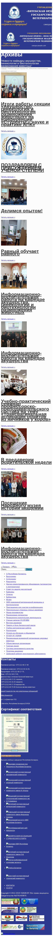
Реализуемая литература (17, 615)
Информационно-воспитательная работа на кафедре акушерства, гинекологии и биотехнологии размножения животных (23, 303)
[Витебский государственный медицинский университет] (19, 806)
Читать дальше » (8, 131)
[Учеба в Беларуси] (13, 868)
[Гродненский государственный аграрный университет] (19, 783)
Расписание (11, 630)
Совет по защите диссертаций (19, 589)
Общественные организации (18, 643)
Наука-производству (14, 612)
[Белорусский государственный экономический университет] (19, 775)
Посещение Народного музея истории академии (22, 505)
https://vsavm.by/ (6, 695)
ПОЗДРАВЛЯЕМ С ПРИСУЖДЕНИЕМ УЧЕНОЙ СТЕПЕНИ (22, 167)
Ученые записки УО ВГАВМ (17, 620)
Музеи (8, 600)
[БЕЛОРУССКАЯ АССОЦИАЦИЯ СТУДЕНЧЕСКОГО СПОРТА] (19, 838)
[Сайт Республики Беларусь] (13, 931)
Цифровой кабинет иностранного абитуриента (26, 654)
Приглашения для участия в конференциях (24, 607)
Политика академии (14, 651)
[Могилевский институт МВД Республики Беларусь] (19, 822)
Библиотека (11, 597)
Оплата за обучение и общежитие (20, 633)
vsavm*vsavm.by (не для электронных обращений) (19, 691)
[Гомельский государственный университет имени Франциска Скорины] (19, 817)
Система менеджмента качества (20, 648)
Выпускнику (11, 576)
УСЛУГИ (9, 888)
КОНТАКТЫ (10, 885)
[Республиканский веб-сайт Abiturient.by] (19, 830)
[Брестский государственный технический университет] (19, 878)
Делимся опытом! (22, 210)
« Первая (5, 567)
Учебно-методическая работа (18, 628)
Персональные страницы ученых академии (24, 610)
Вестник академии (14, 623)
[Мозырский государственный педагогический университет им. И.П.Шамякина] (19, 801)
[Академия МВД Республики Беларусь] (19, 846)
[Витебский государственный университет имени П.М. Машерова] (19, 857)
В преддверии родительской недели (26, 461)
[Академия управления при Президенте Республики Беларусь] (19, 767)
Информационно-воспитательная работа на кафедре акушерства (23, 356)
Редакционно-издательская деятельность (23, 618)
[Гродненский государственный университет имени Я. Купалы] (19, 791)
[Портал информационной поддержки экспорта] (19, 862)
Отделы (9, 594)
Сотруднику (11, 579)
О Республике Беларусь (16, 574)
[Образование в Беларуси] (35, 931)
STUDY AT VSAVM (13, 636)
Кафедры (10, 592)
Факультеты (11, 581)
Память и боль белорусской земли (20, 625)
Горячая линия (12, 646)
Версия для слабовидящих (11, 756)
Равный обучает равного (20, 252)
